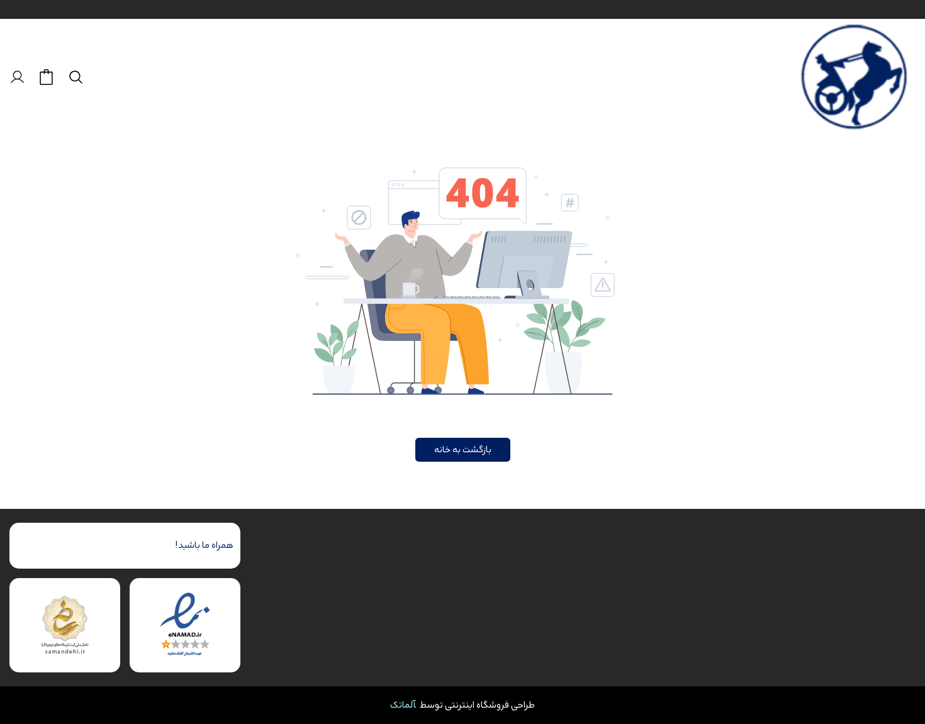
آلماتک (403, 705)
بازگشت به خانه (462, 449)
